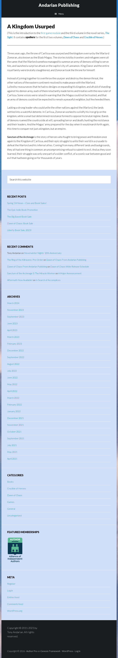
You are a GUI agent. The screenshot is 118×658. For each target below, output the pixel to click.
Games (10, 502)
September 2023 (15, 316)
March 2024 (13, 303)
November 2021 (15, 424)
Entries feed (13, 597)
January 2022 (14, 411)
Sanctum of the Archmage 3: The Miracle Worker (31, 273)
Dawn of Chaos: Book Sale (20, 223)
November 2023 (15, 309)
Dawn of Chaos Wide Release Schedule (69, 266)
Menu (61, 14)
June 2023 (12, 323)
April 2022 (12, 391)
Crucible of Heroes (16, 488)
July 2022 (12, 370)
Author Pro (31, 651)
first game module (51, 33)
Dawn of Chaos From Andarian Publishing (66, 259)
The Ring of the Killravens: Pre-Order (25, 259)
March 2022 (13, 397)
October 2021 (14, 431)
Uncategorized (14, 515)
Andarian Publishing (59, 5)
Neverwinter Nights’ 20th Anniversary (42, 253)
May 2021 (12, 451)
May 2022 (12, 384)
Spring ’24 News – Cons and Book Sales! (26, 203)
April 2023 (12, 330)
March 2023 (13, 336)
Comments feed (15, 604)
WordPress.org (14, 610)
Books (10, 481)
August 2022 (13, 364)
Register (11, 583)
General (11, 508)
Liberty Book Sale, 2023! (19, 230)
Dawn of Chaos (71, 37)
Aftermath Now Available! (20, 280)
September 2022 (15, 357)
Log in (10, 590)
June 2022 (12, 377)
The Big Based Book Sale (19, 216)
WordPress (67, 651)
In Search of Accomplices (48, 280)
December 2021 (15, 418)
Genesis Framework (50, 651)
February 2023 (14, 343)
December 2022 (15, 350)
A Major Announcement (69, 273)
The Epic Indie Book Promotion (22, 209)
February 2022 (14, 404)
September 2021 (15, 438)
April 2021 (12, 458)
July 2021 (12, 445)
